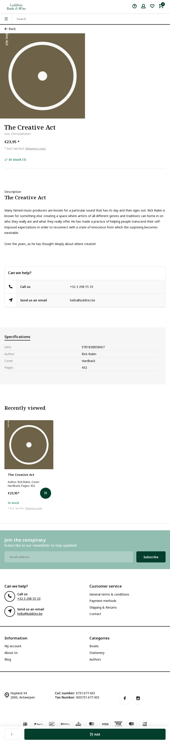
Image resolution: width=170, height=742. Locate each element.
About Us (11, 653)
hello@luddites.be (82, 300)
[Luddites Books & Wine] (16, 6)
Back (12, 29)
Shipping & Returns (103, 607)
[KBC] (78, 724)
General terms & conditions (109, 594)
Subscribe (150, 557)
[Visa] (104, 724)
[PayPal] (38, 724)
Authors (95, 659)
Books (94, 646)
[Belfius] (65, 724)
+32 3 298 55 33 (81, 287)
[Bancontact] (51, 724)
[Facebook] (124, 698)
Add (97, 734)
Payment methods (102, 601)
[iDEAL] (25, 724)
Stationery (96, 653)
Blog (7, 659)
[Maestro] (131, 724)
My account (12, 646)
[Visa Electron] (118, 724)
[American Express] (144, 724)
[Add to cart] (45, 493)
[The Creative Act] (28, 444)
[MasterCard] (91, 724)
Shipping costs (35, 148)
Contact (95, 614)
